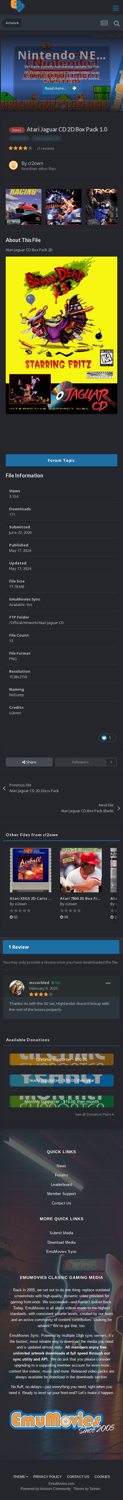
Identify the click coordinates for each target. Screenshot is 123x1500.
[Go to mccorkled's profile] (17, 987)
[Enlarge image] (61, 334)
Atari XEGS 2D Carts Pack (33, 898)
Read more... (55, 88)
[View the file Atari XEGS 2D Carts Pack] (30, 870)
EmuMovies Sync (61, 1251)
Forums (61, 1175)
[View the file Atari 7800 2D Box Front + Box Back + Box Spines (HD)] (81, 870)
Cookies (102, 1477)
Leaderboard (61, 1184)
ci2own (35, 163)
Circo (112, 104)
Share (30, 762)
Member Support (61, 1194)
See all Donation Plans (93, 1114)
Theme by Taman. (87, 1489)
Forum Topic (61, 460)
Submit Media (61, 1233)
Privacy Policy (47, 1477)
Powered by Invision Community (46, 1489)
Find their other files (38, 168)
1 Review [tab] (19, 947)
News (61, 1166)
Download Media (61, 1242)
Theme (19, 1477)
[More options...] (108, 983)
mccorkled (39, 982)
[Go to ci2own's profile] (13, 165)
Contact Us (61, 1203)
